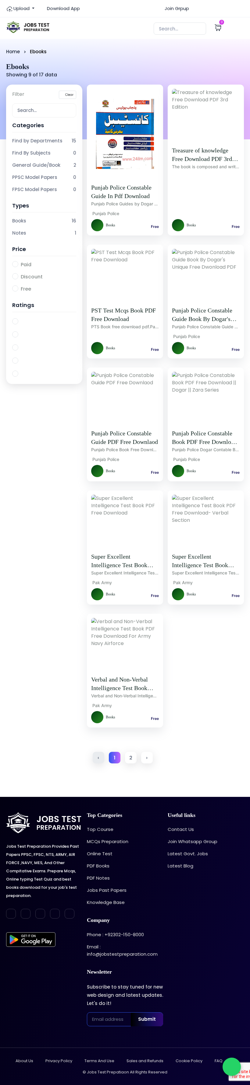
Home (13, 51)
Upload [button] (21, 8)
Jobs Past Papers (107, 890)
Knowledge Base (106, 902)
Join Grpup (176, 8)
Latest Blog (180, 866)
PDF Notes (98, 878)
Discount (32, 276)
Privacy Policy (58, 1061)
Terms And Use (99, 1061)
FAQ (219, 1061)
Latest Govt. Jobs (188, 853)
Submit (147, 1019)
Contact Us (181, 829)
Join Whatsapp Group (192, 841)
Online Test (99, 853)
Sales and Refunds (145, 1061)
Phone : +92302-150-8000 (115, 934)
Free (26, 288)
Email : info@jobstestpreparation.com (122, 950)
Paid (26, 264)
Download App (63, 8)
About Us (24, 1061)
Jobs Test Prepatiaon (108, 1072)
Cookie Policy (189, 1061)
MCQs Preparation (107, 841)
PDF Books (98, 866)
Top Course (100, 829)
